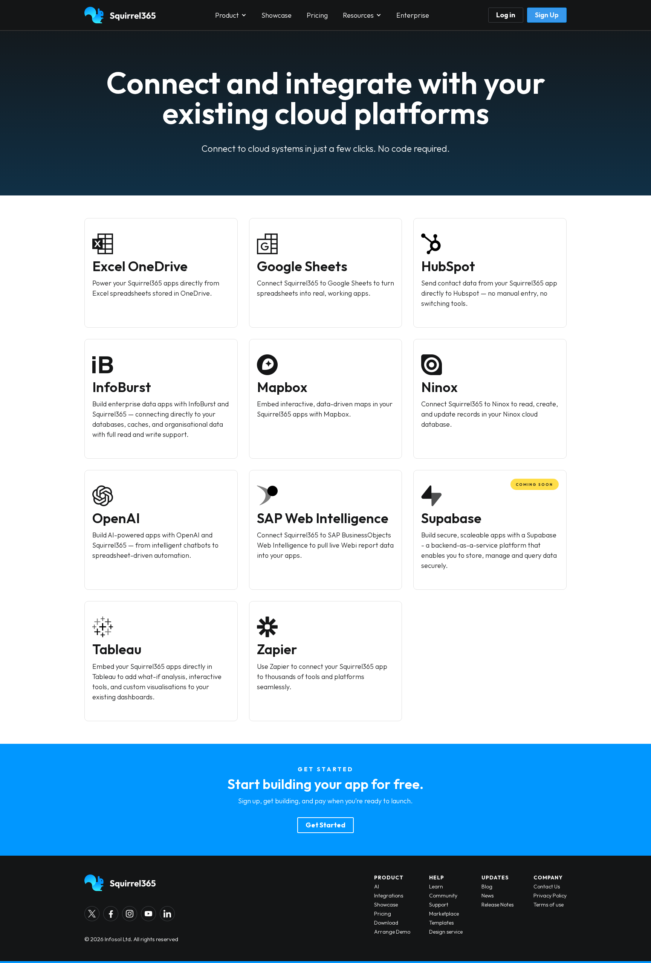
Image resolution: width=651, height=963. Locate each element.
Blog (486, 887)
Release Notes (497, 905)
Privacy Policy (550, 896)
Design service (446, 932)
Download (386, 923)
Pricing (317, 15)
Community (443, 896)
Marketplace (444, 914)
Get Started (325, 825)
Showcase (276, 15)
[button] (231, 15)
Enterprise (412, 15)
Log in (505, 15)
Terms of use (548, 905)
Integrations (388, 896)
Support (438, 905)
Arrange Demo (392, 932)
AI (376, 887)
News (487, 896)
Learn (436, 887)
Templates (441, 923)
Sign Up (547, 15)
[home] (120, 15)
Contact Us (546, 887)
